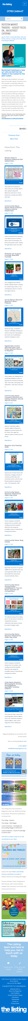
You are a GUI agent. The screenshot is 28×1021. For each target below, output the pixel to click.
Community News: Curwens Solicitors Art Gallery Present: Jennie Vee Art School (14, 398)
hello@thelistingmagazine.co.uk (17, 748)
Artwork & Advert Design (15, 995)
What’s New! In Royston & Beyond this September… (14, 159)
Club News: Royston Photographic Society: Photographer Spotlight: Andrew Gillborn (13, 685)
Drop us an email (8, 968)
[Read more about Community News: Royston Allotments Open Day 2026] (14, 509)
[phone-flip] (20, 963)
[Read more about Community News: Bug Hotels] (14, 556)
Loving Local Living (16, 39)
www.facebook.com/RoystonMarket (12, 118)
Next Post (14, 139)
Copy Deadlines (15, 993)
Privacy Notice (15, 1003)
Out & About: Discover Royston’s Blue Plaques (13, 301)
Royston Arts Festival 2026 (13, 446)
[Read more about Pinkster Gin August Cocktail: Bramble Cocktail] (14, 271)
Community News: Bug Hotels (14, 541)
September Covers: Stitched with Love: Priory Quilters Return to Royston (13, 348)
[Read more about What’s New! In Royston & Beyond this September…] (14, 175)
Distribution (15, 997)
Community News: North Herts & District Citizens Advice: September (13, 208)
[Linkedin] (24, 128)
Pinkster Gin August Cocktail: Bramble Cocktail (13, 255)
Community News (15, 37)
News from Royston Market (14, 39)
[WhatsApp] (25, 128)
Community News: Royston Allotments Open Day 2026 (13, 493)
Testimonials (15, 999)
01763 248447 (22, 746)
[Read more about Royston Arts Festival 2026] (14, 461)
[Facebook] (20, 128)
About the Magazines (15, 991)
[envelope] (8, 963)
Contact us (15, 1001)
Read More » (8, 201)
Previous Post (14, 135)
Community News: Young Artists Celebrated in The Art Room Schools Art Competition (13, 588)
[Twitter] (22, 128)
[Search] (22, 19)
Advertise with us (15, 989)
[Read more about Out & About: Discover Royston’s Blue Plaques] (14, 317)
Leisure (8, 39)
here (25, 741)
